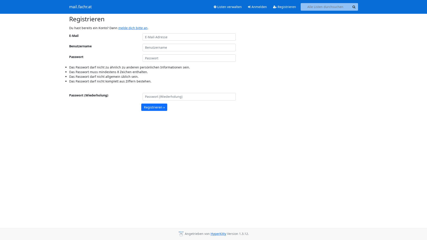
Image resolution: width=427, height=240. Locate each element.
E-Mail (74, 36)
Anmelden (259, 7)
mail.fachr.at (80, 7)
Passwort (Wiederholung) (88, 95)
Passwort (76, 57)
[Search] (354, 7)
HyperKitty (218, 234)
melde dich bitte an (132, 28)
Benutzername (80, 46)
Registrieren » (154, 107)
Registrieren (286, 7)
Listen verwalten (229, 7)
